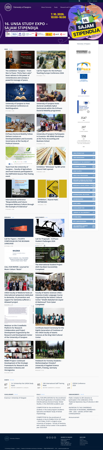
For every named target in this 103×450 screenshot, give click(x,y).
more (13, 217)
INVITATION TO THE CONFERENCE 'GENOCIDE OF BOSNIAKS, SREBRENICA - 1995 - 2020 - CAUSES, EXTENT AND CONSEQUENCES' (82, 411)
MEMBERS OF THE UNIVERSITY (82, 162)
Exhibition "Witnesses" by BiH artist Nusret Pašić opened (51, 168)
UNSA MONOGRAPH (78, 157)
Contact (18, 448)
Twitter (50, 438)
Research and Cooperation (68, 7)
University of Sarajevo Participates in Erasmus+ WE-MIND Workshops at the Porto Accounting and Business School (50, 137)
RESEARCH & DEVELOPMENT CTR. (82, 185)
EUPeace (94, 7)
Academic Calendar (84, 441)
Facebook (47, 438)
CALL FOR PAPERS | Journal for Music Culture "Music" (16, 268)
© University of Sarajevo (10, 448)
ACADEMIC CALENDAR (79, 166)
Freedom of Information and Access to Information (31, 448)
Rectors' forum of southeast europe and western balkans (83, 180)
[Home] (7, 438)
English (90, 1)
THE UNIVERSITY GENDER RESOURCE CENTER (80, 226)
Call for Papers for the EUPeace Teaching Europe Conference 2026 (50, 72)
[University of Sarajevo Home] (8, 7)
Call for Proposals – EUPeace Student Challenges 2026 (46, 240)
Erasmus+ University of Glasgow (15, 398)
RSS (56, 448)
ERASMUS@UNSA (78, 199)
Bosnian (95, 1)
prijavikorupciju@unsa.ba (63, 448)
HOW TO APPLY (77, 171)
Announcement (74, 417)
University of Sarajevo (22, 7)
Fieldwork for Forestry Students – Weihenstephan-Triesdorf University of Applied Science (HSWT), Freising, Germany (48, 364)
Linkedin (55, 438)
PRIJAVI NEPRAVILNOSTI (49, 448)
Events (6, 380)
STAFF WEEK (77, 203)
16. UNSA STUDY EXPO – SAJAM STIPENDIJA (26, 25)
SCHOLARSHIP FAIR (78, 208)
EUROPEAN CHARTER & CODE (81, 190)
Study (56, 7)
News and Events (84, 7)
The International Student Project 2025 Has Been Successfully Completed (48, 266)
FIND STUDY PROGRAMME (80, 175)
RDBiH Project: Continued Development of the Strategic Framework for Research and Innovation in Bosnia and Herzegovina (16, 365)
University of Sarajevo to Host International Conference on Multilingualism (18, 105)
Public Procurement (84, 443)
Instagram (52, 438)
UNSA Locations (83, 440)
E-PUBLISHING (77, 217)
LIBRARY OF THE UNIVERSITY (81, 212)
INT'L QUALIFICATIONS (79, 221)
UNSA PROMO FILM (78, 153)
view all (16, 394)
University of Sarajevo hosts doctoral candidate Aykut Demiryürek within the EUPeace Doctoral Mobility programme (49, 107)
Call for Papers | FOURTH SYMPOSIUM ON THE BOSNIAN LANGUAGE (16, 241)
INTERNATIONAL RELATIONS (81, 194)
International (82, 444)
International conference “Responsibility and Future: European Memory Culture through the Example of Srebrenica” (20, 203)
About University (46, 7)
